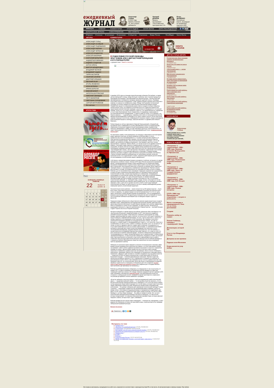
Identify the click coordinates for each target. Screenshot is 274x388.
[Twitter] (126, 311)
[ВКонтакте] (123, 311)
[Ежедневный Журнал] (99, 25)
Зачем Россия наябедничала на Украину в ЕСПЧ (130, 331)
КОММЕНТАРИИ (116, 29)
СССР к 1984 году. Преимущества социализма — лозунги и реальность (176, 196)
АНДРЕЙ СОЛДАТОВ (93, 63)
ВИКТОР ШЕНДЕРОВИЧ (94, 67)
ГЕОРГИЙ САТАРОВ (93, 77)
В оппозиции (109, 35)
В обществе (132, 35)
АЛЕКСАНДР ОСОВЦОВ (94, 44)
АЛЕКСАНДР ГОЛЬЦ (93, 41)
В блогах (117, 336)
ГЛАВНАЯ (102, 29)
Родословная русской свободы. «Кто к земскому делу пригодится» (177, 91)
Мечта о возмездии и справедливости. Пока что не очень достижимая (175, 205)
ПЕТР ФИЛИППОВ (92, 98)
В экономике (121, 35)
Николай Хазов (134, 273)
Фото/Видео (170, 35)
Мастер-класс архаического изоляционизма (176, 75)
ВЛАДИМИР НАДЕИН (93, 72)
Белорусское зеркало (95, 32)
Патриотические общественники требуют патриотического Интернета (177, 59)
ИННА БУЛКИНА (92, 86)
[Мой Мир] (130, 311)
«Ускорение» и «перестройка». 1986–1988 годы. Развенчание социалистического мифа (176, 159)
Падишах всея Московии (176, 242)
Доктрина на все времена (176, 239)
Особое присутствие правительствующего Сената (134, 263)
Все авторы (90, 105)
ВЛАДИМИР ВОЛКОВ (93, 70)
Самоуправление (116, 32)
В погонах (98, 35)
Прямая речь (119, 325)
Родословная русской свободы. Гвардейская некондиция (177, 102)
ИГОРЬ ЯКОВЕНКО (93, 84)
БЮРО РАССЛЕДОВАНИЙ (168, 29)
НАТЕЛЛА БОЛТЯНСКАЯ (95, 93)
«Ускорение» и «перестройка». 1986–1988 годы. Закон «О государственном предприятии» (175, 170)
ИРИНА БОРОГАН (92, 88)
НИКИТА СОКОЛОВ (127, 62)
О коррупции (119, 328)
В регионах (143, 35)
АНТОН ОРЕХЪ (91, 65)
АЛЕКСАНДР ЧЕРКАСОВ (94, 51)
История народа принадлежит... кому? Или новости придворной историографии (177, 80)
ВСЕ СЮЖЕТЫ (133, 32)
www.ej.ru (90, 28)
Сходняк (170, 211)
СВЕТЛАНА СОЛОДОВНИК (95, 100)
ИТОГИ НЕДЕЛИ (132, 29)
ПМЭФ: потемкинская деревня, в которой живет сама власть (133, 339)
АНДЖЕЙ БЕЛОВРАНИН (94, 60)
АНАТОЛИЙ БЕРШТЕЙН (94, 58)
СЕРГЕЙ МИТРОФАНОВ (94, 103)
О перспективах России (122, 337)
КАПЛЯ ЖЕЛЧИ (148, 29)
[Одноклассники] (128, 311)
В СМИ (117, 334)
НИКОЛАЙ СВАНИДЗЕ (94, 96)
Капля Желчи (181, 35)
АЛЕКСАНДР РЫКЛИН (94, 48)
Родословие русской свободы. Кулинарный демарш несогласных (176, 109)
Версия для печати (116, 307)
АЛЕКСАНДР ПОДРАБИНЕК (96, 46)
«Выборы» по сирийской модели (125, 327)
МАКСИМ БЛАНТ (92, 91)
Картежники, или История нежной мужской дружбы (131, 330)
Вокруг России (155, 35)
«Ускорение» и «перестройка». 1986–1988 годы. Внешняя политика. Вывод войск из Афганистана (176, 149)
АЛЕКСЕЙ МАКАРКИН (93, 55)
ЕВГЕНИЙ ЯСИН (92, 81)
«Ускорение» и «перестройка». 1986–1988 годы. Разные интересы (175, 187)
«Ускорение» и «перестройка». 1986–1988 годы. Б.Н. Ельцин (176, 179)
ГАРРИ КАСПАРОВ (92, 74)
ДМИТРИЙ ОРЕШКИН (93, 79)
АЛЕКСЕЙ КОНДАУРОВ (94, 53)
